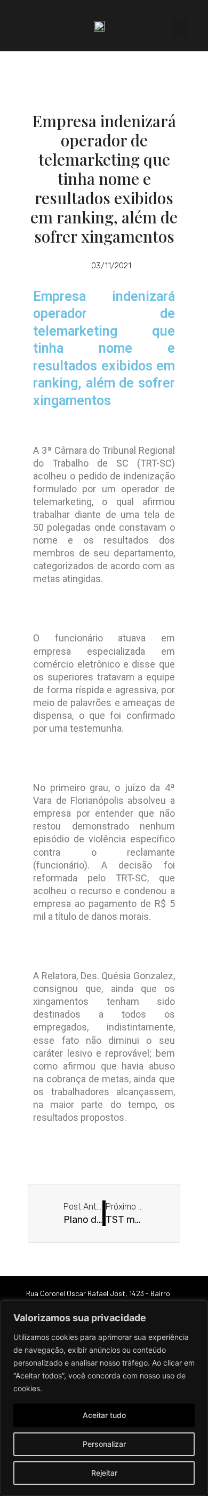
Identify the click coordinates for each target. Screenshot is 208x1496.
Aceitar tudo (104, 1415)
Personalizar (104, 1443)
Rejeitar (104, 1472)
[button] (180, 28)
